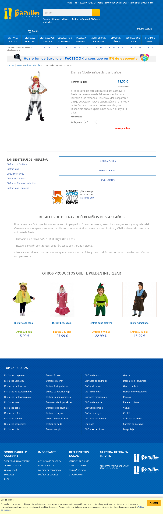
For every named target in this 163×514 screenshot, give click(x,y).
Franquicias (10, 470)
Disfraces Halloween (61, 19)
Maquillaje (128, 429)
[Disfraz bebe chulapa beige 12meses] (62, 299)
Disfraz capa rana (23, 323)
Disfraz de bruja (93, 386)
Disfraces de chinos (95, 429)
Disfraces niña (11, 429)
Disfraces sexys (93, 413)
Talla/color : (77, 124)
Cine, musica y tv (15, 173)
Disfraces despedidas (15, 424)
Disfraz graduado (139, 323)
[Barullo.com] (22, 14)
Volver (11, 65)
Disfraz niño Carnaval (18, 188)
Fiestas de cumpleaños (135, 391)
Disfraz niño (13, 169)
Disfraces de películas (57, 407)
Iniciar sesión (144, 29)
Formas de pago (107, 170)
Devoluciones (107, 180)
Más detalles (76, 117)
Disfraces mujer (12, 402)
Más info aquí (87, 197)
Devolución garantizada (116, 3)
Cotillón (127, 413)
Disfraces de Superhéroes (59, 402)
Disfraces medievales (96, 397)
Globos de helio (131, 386)
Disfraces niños (12, 413)
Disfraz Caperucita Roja (58, 391)
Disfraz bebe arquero (101, 323)
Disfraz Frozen (53, 375)
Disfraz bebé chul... (62, 323)
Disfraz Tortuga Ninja (57, 386)
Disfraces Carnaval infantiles (21, 183)
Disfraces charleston (95, 418)
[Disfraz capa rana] (23, 299)
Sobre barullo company (17, 461)
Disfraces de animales (96, 380)
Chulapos (89, 424)
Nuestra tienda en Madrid (91, 3)
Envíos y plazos (108, 161)
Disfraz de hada (54, 424)
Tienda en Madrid (13, 465)
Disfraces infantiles (32, 65)
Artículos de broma (132, 418)
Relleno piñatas (131, 402)
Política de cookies (48, 475)
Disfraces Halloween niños (18, 391)
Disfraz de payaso (55, 413)
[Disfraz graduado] (139, 299)
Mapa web (9, 475)
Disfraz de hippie (93, 402)
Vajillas (127, 407)
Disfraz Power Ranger (57, 418)
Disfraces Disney (54, 380)
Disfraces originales (14, 375)
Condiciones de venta (49, 461)
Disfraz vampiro (54, 429)
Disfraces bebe (12, 407)
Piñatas (127, 397)
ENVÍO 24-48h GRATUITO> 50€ (141, 3)
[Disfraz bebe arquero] (101, 299)
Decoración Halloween (134, 380)
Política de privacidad (49, 470)
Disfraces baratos (13, 418)
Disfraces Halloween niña (17, 397)
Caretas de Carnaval (133, 424)
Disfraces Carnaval (81, 19)
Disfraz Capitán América (58, 397)
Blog (7, 479)
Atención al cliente (79, 461)
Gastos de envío (77, 465)
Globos (126, 375)
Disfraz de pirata (93, 375)
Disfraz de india (93, 391)
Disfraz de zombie (94, 407)
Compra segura (46, 465)
